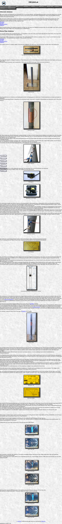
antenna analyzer (36, 307)
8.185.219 (43, 521)
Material (2, 160)
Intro (1, 158)
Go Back (2, 170)
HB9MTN (2, 25)
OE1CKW (2, 22)
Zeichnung (2, 163)
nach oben (2, 155)
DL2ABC (2, 23)
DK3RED (32, 303)
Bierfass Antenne (3, 24)
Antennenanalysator (8, 299)
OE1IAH (19, 521)
